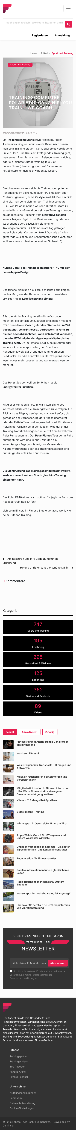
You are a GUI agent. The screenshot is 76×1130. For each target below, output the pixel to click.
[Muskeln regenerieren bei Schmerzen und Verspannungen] (8, 779)
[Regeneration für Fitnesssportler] (8, 861)
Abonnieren (57, 963)
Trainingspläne (18, 1056)
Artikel (44, 53)
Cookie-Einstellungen (22, 1108)
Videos (38, 708)
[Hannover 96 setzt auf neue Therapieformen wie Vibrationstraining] (8, 908)
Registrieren (40, 35)
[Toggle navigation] (68, 8)
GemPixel (8, 1125)
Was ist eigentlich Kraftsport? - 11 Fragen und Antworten (44, 766)
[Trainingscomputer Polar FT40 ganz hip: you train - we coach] (38, 93)
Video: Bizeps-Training (30, 811)
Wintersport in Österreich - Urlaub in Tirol (42, 823)
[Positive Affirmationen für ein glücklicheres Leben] (8, 873)
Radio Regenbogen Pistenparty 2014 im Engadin (40, 883)
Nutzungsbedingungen (23, 1092)
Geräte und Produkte (38, 692)
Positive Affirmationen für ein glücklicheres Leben (43, 872)
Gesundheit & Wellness (38, 659)
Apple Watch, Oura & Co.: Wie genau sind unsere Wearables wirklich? (41, 837)
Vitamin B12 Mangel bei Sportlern (37, 800)
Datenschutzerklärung (22, 1103)
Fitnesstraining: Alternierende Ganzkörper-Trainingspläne (43, 743)
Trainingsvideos (19, 1061)
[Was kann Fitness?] (8, 756)
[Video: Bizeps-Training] (8, 814)
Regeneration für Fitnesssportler (36, 858)
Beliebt (10, 731)
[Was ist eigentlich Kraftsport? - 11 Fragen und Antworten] (8, 768)
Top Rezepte (17, 1066)
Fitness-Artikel (18, 1071)
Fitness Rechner (19, 1076)
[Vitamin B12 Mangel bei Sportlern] (8, 803)
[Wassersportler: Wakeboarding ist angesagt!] (8, 896)
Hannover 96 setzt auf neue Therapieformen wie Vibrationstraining (43, 906)
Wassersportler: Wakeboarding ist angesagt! (44, 893)
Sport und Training (20, 64)
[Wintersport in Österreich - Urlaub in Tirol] (8, 826)
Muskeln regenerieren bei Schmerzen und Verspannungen (42, 778)
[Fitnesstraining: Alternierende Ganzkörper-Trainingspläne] (8, 744)
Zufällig (49, 731)
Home (33, 53)
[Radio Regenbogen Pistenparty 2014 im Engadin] (8, 884)
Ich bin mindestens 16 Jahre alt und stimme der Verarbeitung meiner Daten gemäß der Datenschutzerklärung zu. (38, 975)
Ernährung (38, 643)
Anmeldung (62, 35)
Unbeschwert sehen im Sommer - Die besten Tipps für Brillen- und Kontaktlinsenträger (43, 848)
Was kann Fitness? (28, 753)
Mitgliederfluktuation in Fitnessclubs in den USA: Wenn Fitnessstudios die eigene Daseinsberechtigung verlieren (43, 791)
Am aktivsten (29, 731)
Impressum (16, 1097)
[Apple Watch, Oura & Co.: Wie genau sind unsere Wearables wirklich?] (8, 838)
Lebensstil (38, 675)
